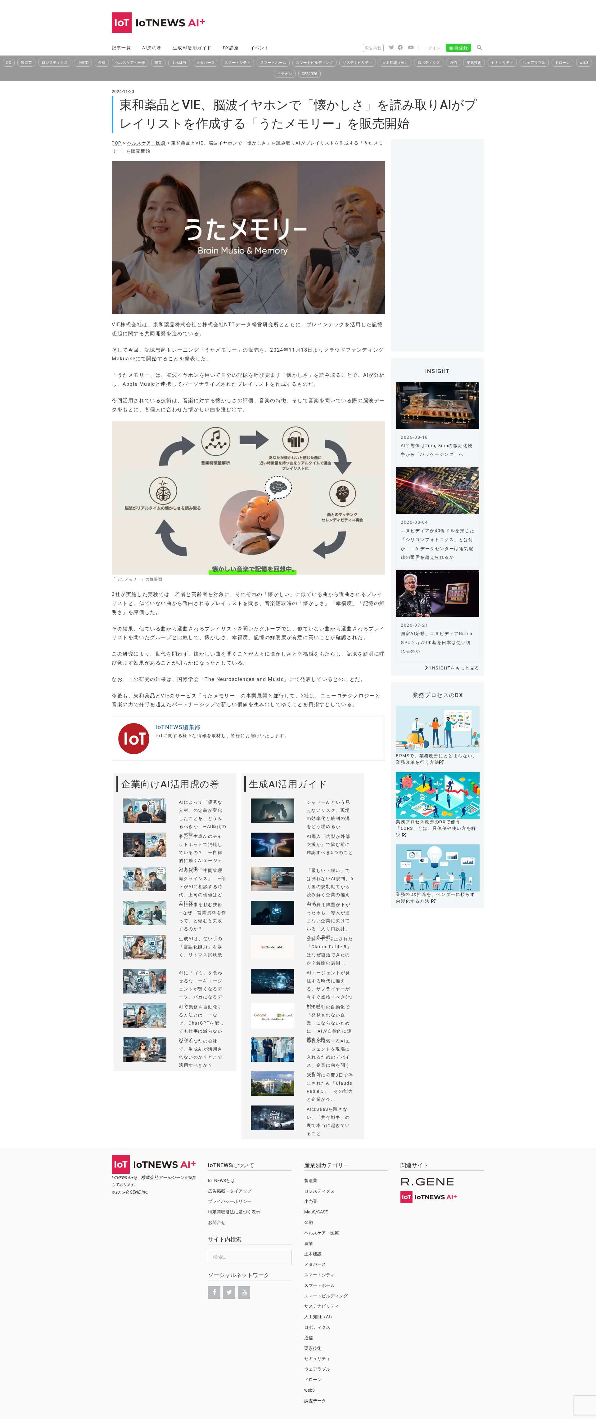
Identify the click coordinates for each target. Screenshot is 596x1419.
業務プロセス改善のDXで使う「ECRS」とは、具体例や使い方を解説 (436, 828)
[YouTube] (244, 1292)
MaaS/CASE (316, 1211)
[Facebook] (214, 1292)
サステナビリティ (357, 62)
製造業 (26, 62)
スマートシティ (237, 62)
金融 (102, 62)
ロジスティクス (55, 62)
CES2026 (309, 74)
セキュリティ (502, 62)
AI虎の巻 (152, 47)
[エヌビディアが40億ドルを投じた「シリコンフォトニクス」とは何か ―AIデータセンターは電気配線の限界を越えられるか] (437, 490)
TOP (117, 142)
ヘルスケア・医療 (130, 62)
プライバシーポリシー (229, 1201)
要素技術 (474, 62)
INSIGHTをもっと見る (455, 667)
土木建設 (179, 62)
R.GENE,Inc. (137, 1192)
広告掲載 (373, 48)
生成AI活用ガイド (192, 47)
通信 (453, 62)
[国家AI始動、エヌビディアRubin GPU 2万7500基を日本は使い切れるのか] (437, 593)
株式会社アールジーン (162, 1177)
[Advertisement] (371, 23)
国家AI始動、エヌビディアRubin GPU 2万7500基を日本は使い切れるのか (437, 642)
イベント (259, 47)
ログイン (432, 48)
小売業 (82, 62)
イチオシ (284, 74)
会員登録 (458, 47)
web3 (584, 62)
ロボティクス (429, 62)
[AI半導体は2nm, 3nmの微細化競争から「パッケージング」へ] (437, 405)
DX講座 (231, 47)
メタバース (205, 62)
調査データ (315, 1400)
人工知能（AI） (395, 62)
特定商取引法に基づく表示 (234, 1211)
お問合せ (216, 1222)
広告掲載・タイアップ (229, 1191)
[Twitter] (229, 1292)
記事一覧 (121, 47)
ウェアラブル (534, 62)
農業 (158, 62)
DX (8, 62)
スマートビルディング (314, 62)
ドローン (562, 62)
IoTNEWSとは (221, 1180)
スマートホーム (273, 62)
